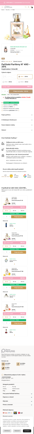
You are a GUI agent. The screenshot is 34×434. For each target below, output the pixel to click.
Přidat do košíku (20, 91)
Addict (11, 224)
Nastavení (17, 430)
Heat (11, 331)
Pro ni (4, 386)
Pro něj (14, 386)
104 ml (22, 210)
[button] (17, 114)
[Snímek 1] (14, 228)
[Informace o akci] (4, 207)
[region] (17, 25)
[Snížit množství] (4, 216)
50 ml (14, 210)
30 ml (6, 210)
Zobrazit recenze (17, 61)
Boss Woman (12, 295)
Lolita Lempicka (13, 260)
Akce (13, 390)
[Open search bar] (25, 7)
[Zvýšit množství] (9, 216)
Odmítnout (7, 430)
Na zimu (8, 9)
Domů (3, 9)
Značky (5, 388)
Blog (4, 390)
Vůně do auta (15, 388)
